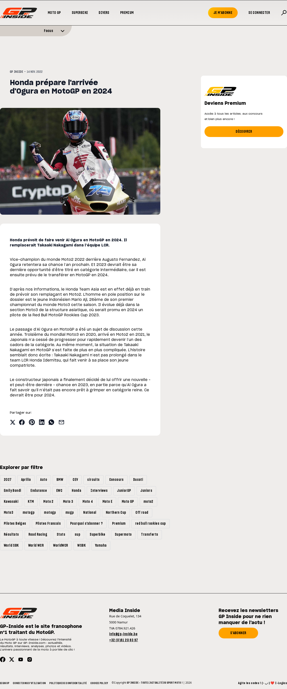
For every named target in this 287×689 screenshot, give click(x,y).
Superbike (80, 13)
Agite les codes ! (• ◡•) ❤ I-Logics (262, 683)
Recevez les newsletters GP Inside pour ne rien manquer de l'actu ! (248, 616)
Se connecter (259, 13)
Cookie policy (99, 683)
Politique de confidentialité (68, 683)
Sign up (4, 683)
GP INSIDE (16, 71)
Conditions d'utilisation (29, 683)
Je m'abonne (222, 13)
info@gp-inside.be (123, 634)
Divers (104, 13)
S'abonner (238, 633)
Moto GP (54, 13)
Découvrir (244, 131)
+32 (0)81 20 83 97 (123, 640)
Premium (127, 13)
